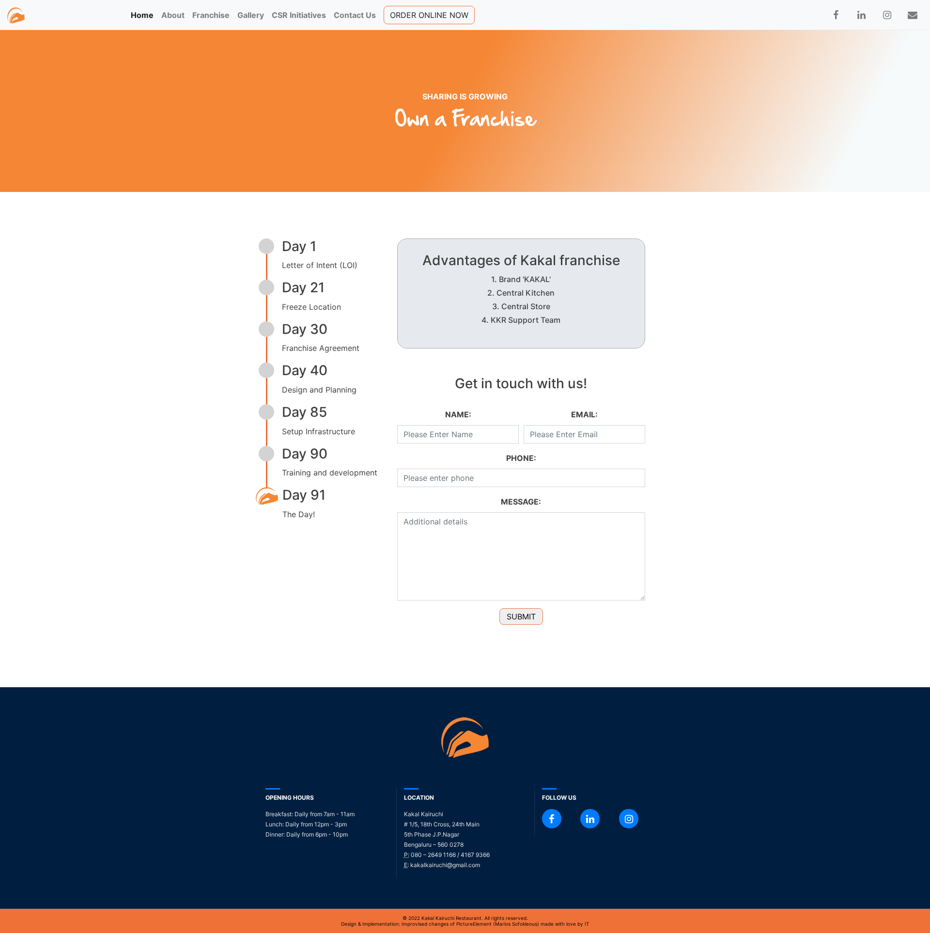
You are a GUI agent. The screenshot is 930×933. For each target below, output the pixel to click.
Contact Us (355, 15)
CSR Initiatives (299, 15)
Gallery (250, 15)
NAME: (458, 414)
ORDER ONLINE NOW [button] (429, 15)
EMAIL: (584, 414)
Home (144, 15)
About (173, 15)
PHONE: (521, 458)
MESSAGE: (521, 501)
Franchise (211, 15)
